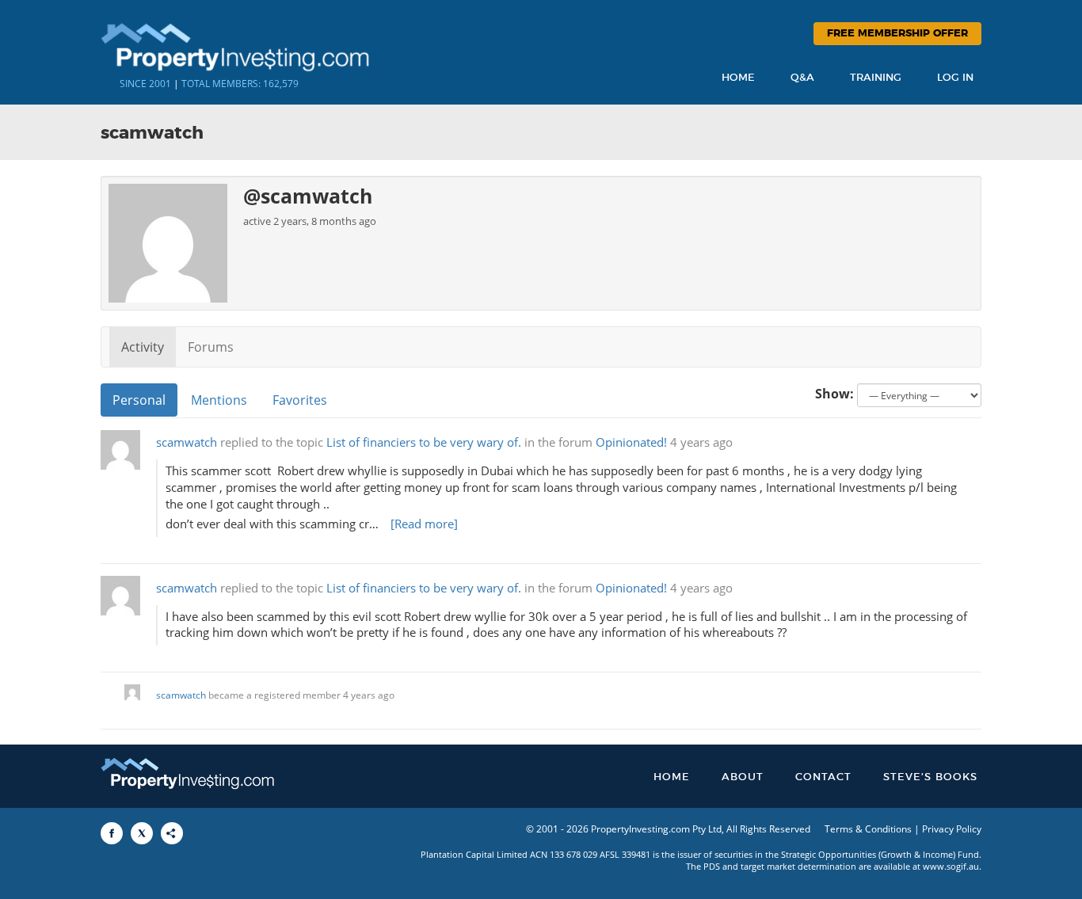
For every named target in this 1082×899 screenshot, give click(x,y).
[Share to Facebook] (112, 833)
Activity (142, 347)
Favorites (299, 400)
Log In (955, 78)
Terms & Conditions (868, 829)
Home (738, 78)
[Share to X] (142, 833)
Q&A (802, 78)
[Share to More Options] (172, 833)
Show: (834, 393)
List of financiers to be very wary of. (423, 442)
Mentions (219, 400)
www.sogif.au (951, 866)
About (743, 777)
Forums (211, 347)
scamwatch (186, 442)
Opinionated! (631, 442)
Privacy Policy (951, 829)
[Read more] (424, 523)
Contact (823, 777)
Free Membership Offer (897, 34)
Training (875, 78)
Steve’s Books (930, 777)
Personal (139, 400)
